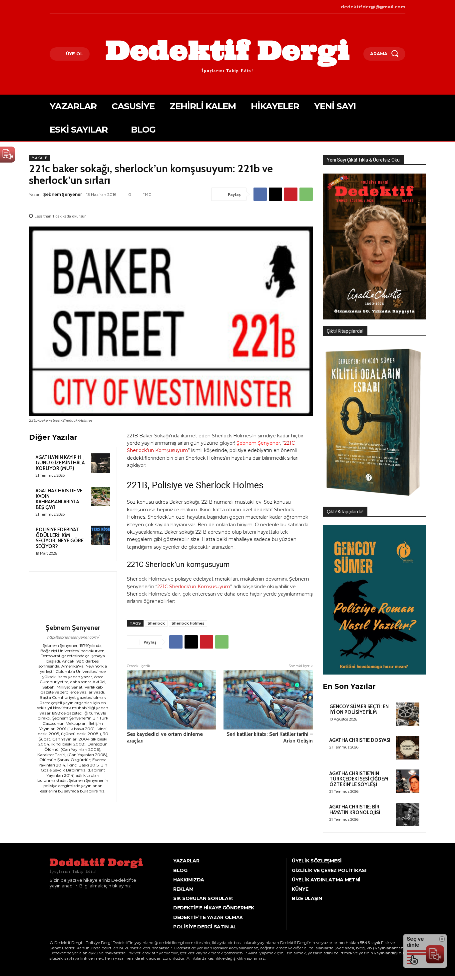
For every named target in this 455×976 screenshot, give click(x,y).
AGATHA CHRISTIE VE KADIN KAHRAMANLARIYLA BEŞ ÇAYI (59, 499)
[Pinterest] (290, 194)
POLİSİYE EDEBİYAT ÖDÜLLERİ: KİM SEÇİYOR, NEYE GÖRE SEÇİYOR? (60, 538)
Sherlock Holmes (188, 623)
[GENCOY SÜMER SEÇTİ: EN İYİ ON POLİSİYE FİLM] (407, 714)
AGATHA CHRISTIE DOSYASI (359, 740)
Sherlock (156, 623)
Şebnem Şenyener (62, 194)
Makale (39, 158)
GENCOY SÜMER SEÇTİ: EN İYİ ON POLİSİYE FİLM (359, 709)
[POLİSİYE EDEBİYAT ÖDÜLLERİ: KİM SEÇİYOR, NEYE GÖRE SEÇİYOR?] (100, 535)
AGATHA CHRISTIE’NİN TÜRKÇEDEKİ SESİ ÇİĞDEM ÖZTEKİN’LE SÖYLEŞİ (358, 778)
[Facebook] (50, 6)
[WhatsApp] (306, 194)
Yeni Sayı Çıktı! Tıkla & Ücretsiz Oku (363, 160)
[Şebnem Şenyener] (73, 599)
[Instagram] (60, 6)
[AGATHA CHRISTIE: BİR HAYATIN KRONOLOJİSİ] (407, 814)
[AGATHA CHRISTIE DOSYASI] (407, 747)
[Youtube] (81, 6)
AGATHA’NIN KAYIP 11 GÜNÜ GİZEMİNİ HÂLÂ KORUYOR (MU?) (60, 462)
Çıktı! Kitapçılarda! (345, 331)
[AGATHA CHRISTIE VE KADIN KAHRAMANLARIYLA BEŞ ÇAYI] (100, 496)
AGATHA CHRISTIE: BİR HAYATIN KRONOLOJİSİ (354, 809)
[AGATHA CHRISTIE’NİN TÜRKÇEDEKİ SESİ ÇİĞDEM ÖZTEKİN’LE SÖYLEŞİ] (407, 781)
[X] (71, 6)
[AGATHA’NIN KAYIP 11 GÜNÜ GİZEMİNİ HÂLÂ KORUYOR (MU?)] (100, 463)
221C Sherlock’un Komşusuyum (193, 587)
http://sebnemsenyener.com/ (73, 637)
